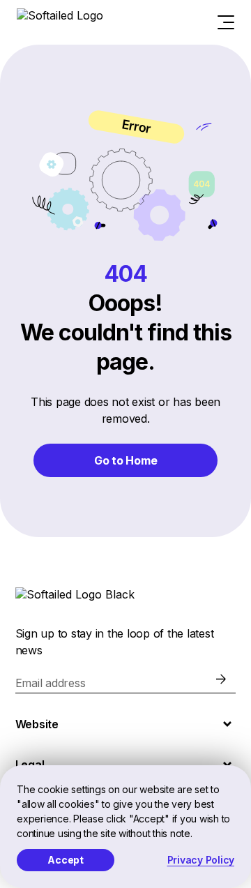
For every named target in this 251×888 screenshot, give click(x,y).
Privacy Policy (201, 860)
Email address (50, 683)
